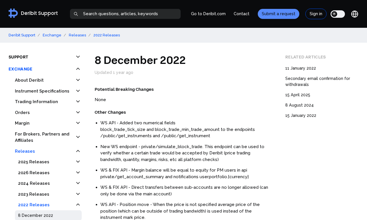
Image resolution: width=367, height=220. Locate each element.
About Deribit (29, 80)
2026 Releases (34, 172)
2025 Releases (33, 161)
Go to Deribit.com (208, 13)
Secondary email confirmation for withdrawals (317, 81)
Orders (22, 112)
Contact (241, 13)
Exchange (52, 35)
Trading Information (36, 101)
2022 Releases (106, 35)
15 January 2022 (300, 115)
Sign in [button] (316, 13)
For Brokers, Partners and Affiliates (42, 137)
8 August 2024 (299, 105)
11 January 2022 (300, 68)
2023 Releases (33, 194)
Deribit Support (22, 35)
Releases (77, 35)
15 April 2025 (297, 95)
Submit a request (278, 13)
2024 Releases (34, 183)
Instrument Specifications (42, 91)
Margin (22, 123)
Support (18, 56)
